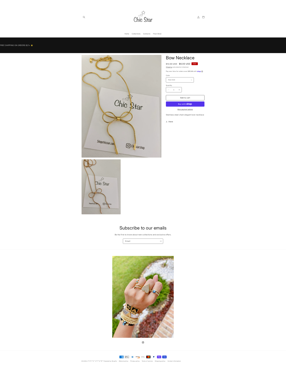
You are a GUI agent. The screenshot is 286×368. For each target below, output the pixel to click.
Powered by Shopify (110, 361)
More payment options (185, 109)
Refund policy (123, 361)
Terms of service (147, 361)
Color (168, 75)
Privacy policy (135, 361)
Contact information (174, 361)
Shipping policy (160, 361)
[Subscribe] (160, 241)
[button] (84, 17)
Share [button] (170, 122)
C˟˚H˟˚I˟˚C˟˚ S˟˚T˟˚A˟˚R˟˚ (95, 361)
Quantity (169, 85)
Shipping (169, 67)
